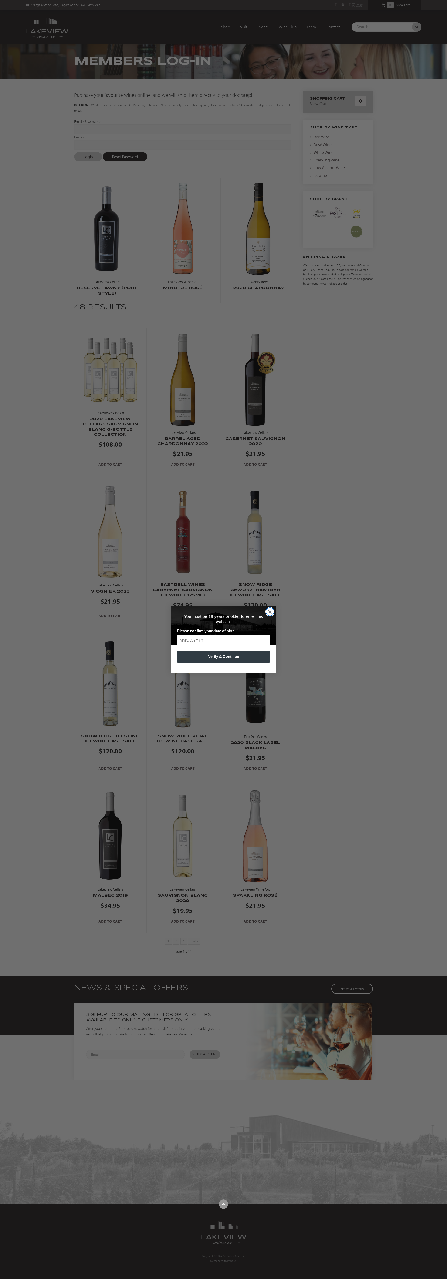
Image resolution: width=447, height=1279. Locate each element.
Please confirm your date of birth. (206, 631)
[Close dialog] (270, 612)
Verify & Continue (223, 657)
